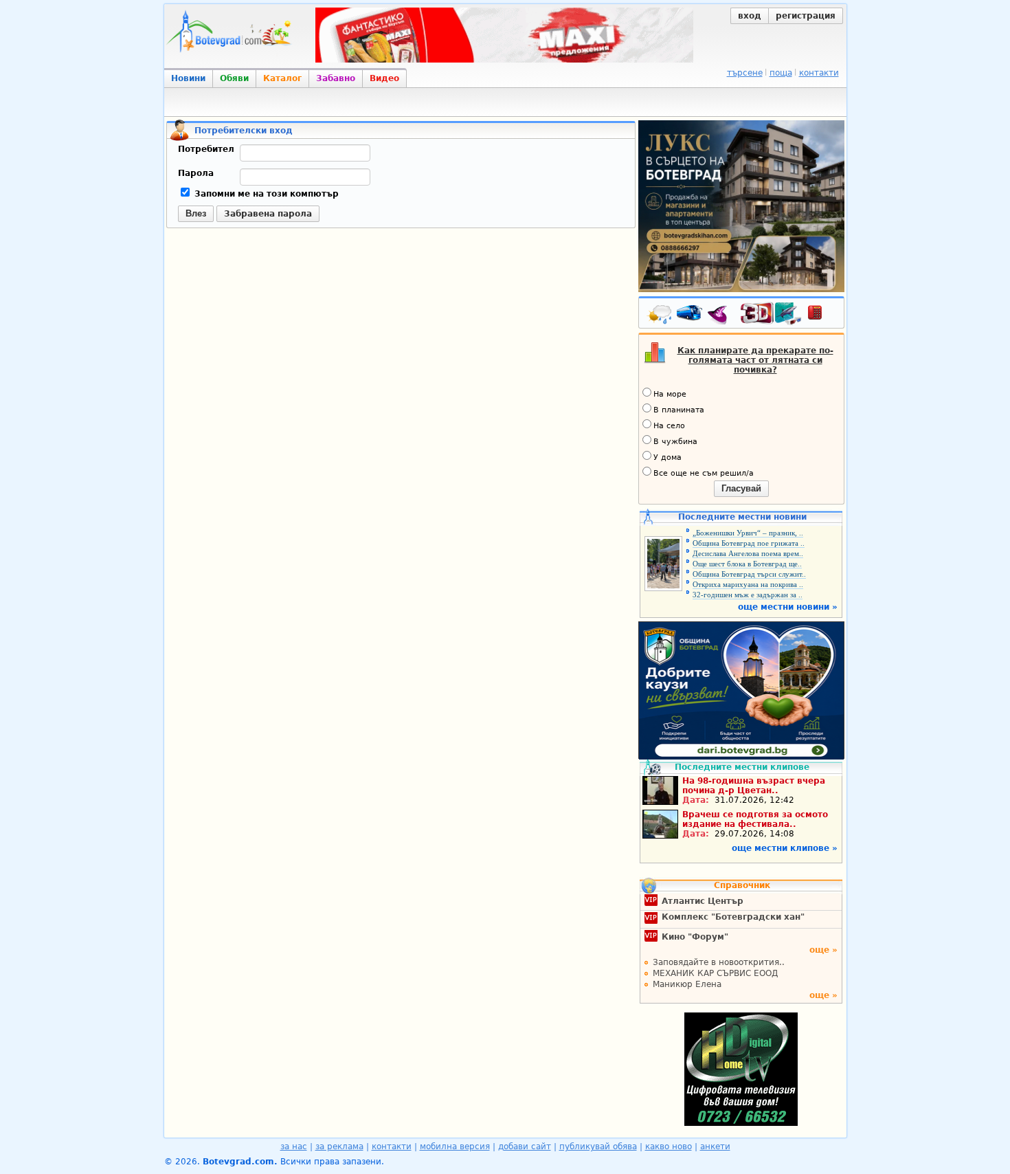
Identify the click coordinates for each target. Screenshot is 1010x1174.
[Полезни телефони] (821, 315)
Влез (196, 213)
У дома (667, 457)
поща (781, 73)
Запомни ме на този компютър (265, 194)
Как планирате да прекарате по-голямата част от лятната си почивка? (755, 360)
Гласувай (741, 488)
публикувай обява (598, 1146)
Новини (188, 78)
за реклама (339, 1146)
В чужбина (675, 441)
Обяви (234, 78)
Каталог (282, 78)
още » (823, 950)
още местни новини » (788, 607)
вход (749, 16)
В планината (678, 410)
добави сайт (524, 1146)
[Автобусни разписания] (690, 315)
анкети (715, 1146)
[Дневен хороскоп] (720, 315)
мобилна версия (455, 1146)
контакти (819, 73)
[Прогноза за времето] (660, 315)
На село (669, 425)
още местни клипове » (785, 848)
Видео (384, 78)
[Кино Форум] (771, 314)
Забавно (335, 78)
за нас (293, 1146)
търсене (745, 73)
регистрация (805, 16)
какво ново (668, 1146)
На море (669, 394)
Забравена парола (268, 214)
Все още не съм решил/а (703, 473)
